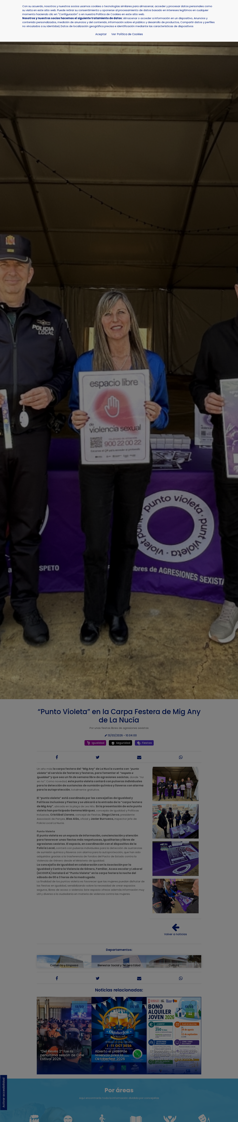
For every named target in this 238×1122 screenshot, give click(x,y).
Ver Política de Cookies (127, 34)
